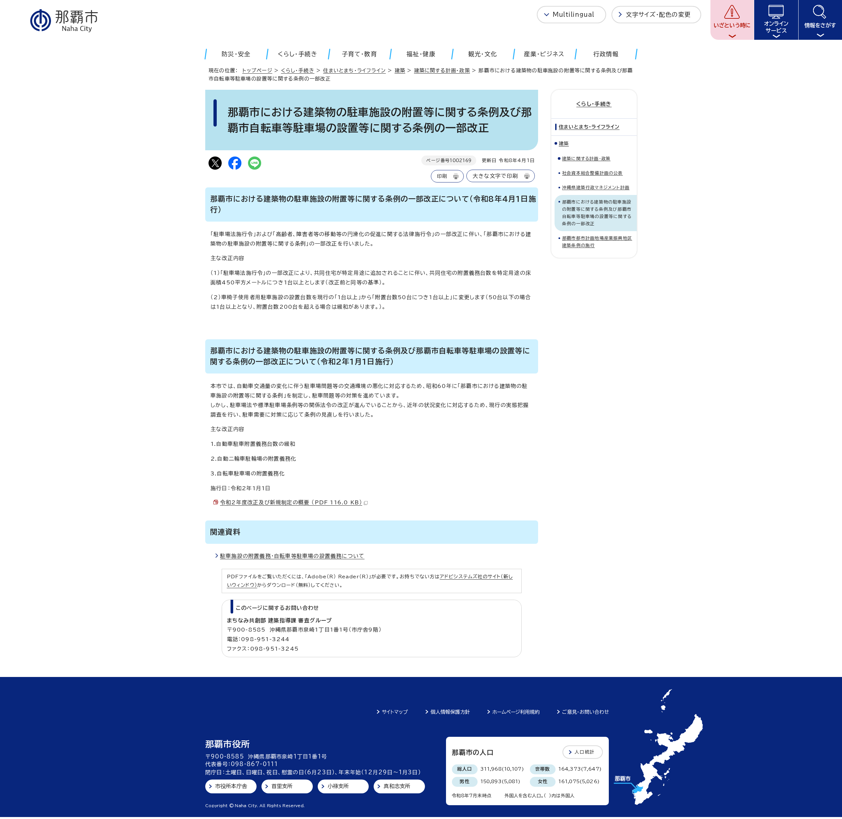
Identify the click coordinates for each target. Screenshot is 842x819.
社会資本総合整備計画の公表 (592, 173)
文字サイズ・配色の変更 (658, 14)
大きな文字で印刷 (495, 176)
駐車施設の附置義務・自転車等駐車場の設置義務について (292, 556)
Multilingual (573, 14)
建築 (400, 70)
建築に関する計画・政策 (442, 70)
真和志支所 (397, 786)
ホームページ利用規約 (516, 712)
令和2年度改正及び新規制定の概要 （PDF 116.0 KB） (291, 502)
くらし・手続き (297, 70)
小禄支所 (338, 786)
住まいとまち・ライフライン (354, 70)
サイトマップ (395, 712)
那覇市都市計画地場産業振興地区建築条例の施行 (597, 242)
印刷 (442, 176)
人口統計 (585, 752)
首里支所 (282, 786)
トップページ (257, 70)
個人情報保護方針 (450, 712)
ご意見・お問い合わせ (585, 712)
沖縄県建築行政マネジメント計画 (596, 187)
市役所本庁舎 (231, 786)
